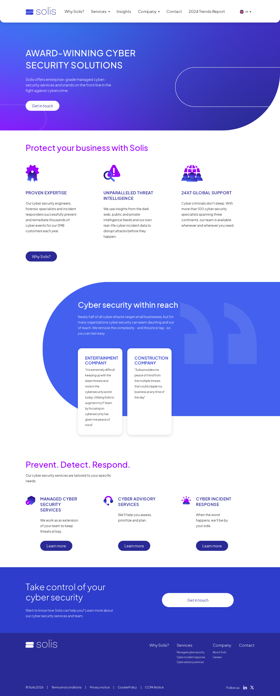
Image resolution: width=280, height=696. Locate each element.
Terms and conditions (66, 687)
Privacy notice (100, 687)
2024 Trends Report (207, 11)
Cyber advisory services (190, 662)
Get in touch (42, 105)
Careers (217, 657)
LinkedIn (245, 687)
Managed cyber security (190, 652)
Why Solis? (74, 11)
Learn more (56, 545)
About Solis (219, 652)
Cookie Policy (127, 687)
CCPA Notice (154, 687)
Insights (124, 11)
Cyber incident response (191, 657)
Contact (174, 11)
